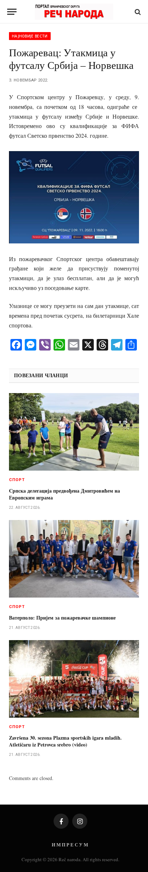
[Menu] (12, 12)
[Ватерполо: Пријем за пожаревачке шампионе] (74, 559)
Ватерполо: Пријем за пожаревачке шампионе (62, 617)
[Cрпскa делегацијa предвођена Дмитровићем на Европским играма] (74, 432)
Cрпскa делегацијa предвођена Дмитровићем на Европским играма (64, 494)
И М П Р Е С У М (70, 844)
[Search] (137, 12)
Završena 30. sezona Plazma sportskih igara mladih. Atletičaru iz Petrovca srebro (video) (65, 741)
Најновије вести (30, 36)
